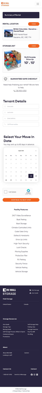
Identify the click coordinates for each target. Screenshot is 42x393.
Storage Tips (7, 327)
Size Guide (6, 324)
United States (7, 304)
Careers (26, 353)
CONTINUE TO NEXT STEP (21, 200)
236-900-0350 (21, 90)
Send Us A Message (20, 374)
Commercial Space (8, 334)
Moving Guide (7, 329)
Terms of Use (26, 391)
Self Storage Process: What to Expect (14, 332)
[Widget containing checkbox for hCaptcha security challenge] (17, 192)
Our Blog (30, 334)
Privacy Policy (17, 391)
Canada (26, 304)
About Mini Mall (7, 353)
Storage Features (33, 329)
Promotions (6, 336)
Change (34, 24)
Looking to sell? (7, 355)
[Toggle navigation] (38, 4)
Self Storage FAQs (33, 324)
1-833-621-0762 (7, 374)
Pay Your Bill (31, 332)
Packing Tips (31, 327)
